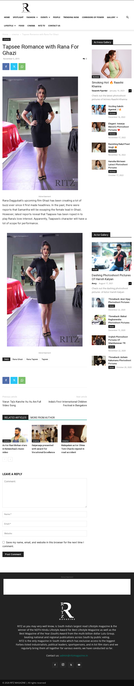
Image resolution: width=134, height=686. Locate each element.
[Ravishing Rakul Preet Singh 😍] (99, 147)
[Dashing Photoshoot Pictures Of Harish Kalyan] (112, 256)
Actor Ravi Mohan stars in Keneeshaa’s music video (14, 449)
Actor (95, 269)
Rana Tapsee (32, 359)
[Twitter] (13, 66)
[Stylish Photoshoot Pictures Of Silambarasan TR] (99, 340)
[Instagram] (63, 664)
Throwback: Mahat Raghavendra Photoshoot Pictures (118, 319)
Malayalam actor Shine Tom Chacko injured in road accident (73, 449)
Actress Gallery (102, 42)
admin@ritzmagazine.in (74, 655)
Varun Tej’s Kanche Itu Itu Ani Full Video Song (21, 403)
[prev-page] (4, 459)
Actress (96, 76)
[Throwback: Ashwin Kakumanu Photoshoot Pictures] (99, 361)
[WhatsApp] (21, 66)
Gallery (111, 17)
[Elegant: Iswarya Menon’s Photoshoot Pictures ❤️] (99, 127)
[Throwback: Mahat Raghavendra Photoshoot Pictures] (99, 320)
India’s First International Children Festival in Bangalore (68, 403)
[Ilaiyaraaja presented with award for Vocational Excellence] (44, 433)
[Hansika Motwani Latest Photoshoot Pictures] (99, 165)
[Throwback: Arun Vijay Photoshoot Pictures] (99, 302)
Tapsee (45, 359)
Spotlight (18, 17)
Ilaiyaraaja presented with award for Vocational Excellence (43, 449)
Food (21, 25)
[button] (127, 17)
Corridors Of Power (93, 17)
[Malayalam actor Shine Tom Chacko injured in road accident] (74, 433)
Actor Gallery (101, 234)
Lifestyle (8, 25)
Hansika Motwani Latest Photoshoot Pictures (118, 164)
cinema (31, 25)
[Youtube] (79, 665)
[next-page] (10, 459)
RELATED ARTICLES (15, 417)
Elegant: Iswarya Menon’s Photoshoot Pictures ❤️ (118, 126)
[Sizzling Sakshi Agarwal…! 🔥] (99, 110)
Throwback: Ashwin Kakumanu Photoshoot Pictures (119, 360)
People (56, 17)
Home (7, 17)
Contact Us (54, 25)
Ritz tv (41, 25)
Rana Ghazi (18, 359)
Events (44, 17)
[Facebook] (5, 66)
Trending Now (71, 17)
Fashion (31, 17)
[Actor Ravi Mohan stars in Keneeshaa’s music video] (15, 433)
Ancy (94, 283)
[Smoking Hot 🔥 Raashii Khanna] (112, 63)
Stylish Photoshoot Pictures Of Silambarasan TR (118, 340)
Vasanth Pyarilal (99, 90)
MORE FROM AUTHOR (43, 417)
